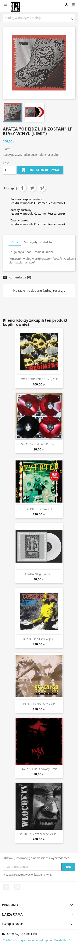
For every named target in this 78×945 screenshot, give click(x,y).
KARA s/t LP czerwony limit (39, 769)
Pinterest (42, 188)
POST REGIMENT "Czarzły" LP (39, 379)
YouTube (17, 887)
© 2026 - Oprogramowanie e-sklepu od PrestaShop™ (37, 940)
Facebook (6, 887)
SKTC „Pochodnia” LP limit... (39, 444)
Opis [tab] (14, 242)
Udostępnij (22, 188)
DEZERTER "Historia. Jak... (39, 639)
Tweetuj (32, 188)
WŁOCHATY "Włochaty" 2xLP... (39, 834)
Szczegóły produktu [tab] (38, 242)
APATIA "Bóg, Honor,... (39, 574)
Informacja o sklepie (19, 934)
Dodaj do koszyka (40, 170)
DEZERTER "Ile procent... (39, 509)
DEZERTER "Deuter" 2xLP (39, 704)
